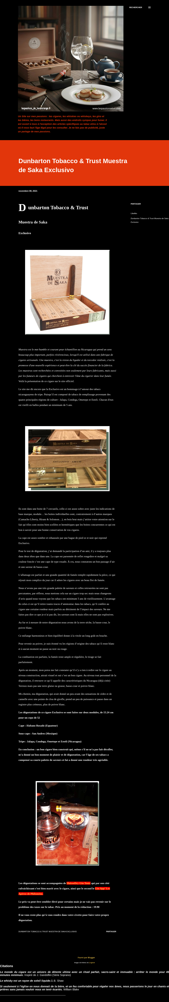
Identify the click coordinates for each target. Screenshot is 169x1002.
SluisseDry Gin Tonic (79, 883)
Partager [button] (136, 204)
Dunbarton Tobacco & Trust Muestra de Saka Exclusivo (149, 220)
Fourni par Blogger (86, 957)
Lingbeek (92, 963)
